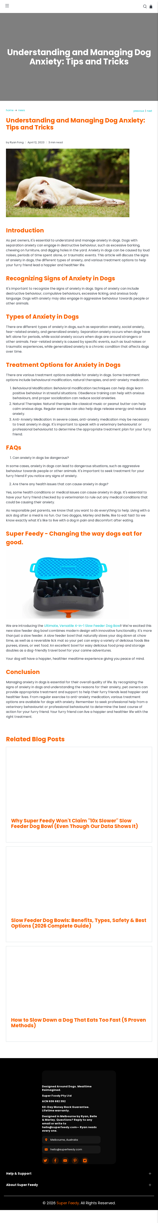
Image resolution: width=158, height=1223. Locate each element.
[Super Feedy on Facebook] (55, 1160)
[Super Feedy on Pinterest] (75, 1160)
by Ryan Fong (15, 142)
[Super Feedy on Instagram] (84, 1160)
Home (9, 110)
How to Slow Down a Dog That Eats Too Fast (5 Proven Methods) (78, 1023)
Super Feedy (68, 1203)
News (21, 110)
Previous (139, 111)
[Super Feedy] (79, 6)
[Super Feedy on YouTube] (65, 1160)
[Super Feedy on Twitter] (45, 1160)
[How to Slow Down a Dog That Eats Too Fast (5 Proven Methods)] (79, 979)
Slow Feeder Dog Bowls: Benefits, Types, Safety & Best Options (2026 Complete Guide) (78, 923)
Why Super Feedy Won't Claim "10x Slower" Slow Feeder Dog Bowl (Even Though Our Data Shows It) (74, 823)
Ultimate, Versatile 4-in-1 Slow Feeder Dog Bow (82, 625)
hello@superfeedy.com (66, 1149)
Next (149, 111)
